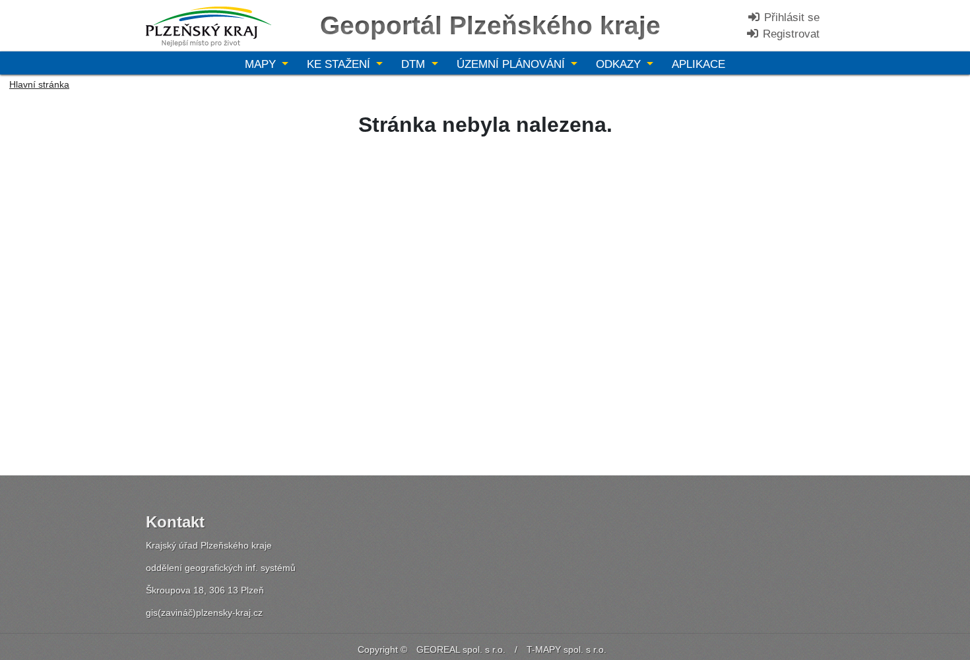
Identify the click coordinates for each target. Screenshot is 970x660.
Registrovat (790, 34)
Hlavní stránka (39, 84)
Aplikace (698, 64)
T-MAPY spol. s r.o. (566, 649)
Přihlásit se (790, 17)
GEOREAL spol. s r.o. (460, 649)
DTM (414, 64)
